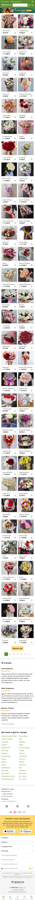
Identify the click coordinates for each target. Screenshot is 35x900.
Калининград (5, 767)
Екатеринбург (6, 756)
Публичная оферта (7, 860)
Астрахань (4, 742)
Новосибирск (23, 736)
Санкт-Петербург (7, 739)
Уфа (20, 767)
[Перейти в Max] (28, 806)
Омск (20, 739)
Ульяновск (22, 765)
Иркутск (4, 762)
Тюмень (21, 762)
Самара (21, 750)
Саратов (22, 753)
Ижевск (3, 759)
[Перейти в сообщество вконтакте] (7, 806)
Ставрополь (23, 756)
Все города (22, 776)
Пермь (21, 745)
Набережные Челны (8, 776)
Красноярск (5, 773)
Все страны (23, 779)
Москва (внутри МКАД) (9, 736)
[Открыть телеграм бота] (17, 806)
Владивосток (5, 747)
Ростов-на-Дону (24, 747)
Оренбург (22, 742)
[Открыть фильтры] (32, 5)
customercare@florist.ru (9, 801)
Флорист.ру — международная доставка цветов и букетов (17, 889)
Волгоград (4, 750)
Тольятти (22, 759)
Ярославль (22, 773)
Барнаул (4, 745)
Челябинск (22, 770)
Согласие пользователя (9, 864)
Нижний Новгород (7, 779)
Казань (3, 765)
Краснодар (5, 770)
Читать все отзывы (7, 724)
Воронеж (4, 753)
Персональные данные (9, 855)
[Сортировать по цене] (29, 5)
